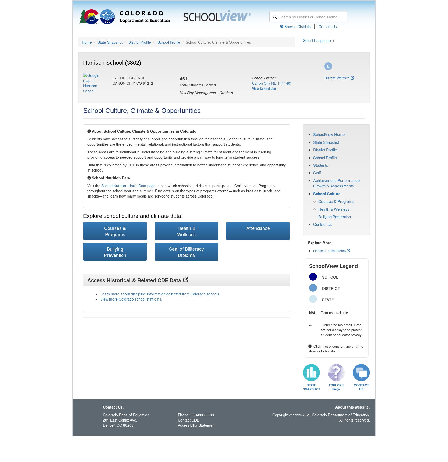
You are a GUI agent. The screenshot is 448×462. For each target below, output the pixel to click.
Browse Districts (297, 26)
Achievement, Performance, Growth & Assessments (337, 183)
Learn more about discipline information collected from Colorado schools (159, 293)
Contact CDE (188, 420)
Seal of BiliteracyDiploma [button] (186, 251)
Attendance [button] (258, 228)
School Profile (169, 42)
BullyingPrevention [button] (115, 251)
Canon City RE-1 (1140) (271, 83)
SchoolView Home (329, 134)
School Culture (326, 193)
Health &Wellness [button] (186, 231)
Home (87, 42)
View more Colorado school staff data (131, 299)
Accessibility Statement (196, 425)
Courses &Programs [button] (115, 231)
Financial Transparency (329, 250)
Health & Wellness (333, 209)
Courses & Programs (336, 201)
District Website (337, 77)
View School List (264, 88)
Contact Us (328, 26)
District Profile (139, 42)
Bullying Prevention (334, 216)
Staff (317, 172)
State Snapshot (110, 42)
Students (320, 165)
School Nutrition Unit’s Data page (128, 185)
